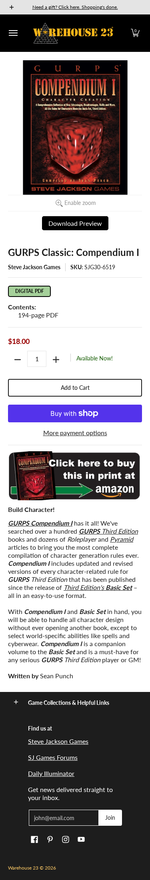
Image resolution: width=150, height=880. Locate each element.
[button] (135, 33)
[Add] (56, 359)
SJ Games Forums (53, 757)
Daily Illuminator (51, 773)
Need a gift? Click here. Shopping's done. (75, 7)
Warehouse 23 (23, 868)
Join (110, 817)
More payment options (75, 432)
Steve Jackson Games (34, 267)
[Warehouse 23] (73, 33)
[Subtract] (17, 359)
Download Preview (75, 223)
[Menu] (13, 33)
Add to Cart (75, 387)
